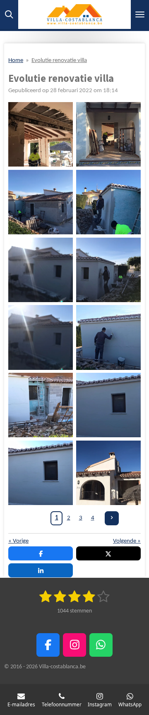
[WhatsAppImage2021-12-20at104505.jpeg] (40, 405)
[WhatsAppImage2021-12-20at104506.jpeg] (40, 473)
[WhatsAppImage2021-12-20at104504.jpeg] (40, 338)
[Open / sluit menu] (140, 14)
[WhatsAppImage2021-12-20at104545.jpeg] (108, 134)
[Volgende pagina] (112, 518)
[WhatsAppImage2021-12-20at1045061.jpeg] (108, 405)
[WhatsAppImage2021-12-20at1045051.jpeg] (108, 338)
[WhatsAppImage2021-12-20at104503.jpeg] (108, 270)
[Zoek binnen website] (9, 14)
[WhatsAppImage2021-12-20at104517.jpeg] (40, 134)
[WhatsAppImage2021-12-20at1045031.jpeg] (40, 270)
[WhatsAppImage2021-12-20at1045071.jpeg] (108, 473)
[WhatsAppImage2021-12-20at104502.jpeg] (108, 202)
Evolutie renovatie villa (59, 60)
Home (15, 60)
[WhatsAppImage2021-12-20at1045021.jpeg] (40, 202)
